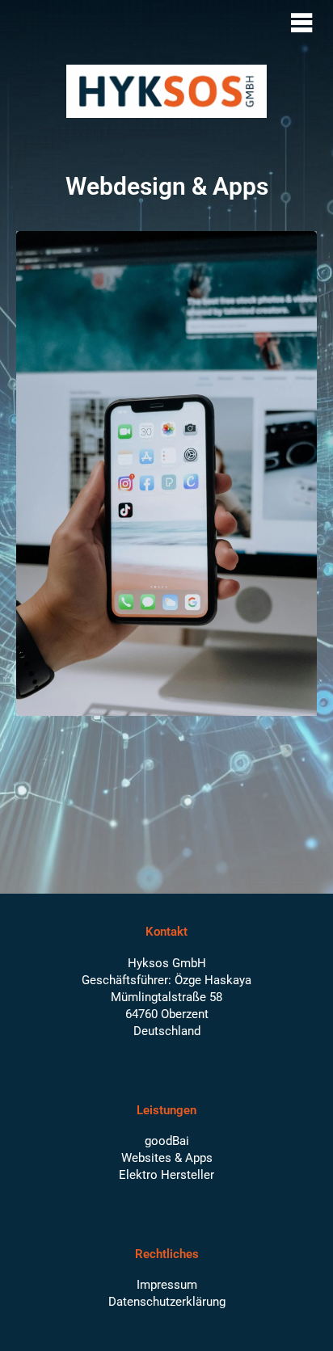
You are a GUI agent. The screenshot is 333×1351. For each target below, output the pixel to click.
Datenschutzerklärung (167, 1301)
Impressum (167, 1284)
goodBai (167, 1141)
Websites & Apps (167, 1158)
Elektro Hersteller (166, 1175)
